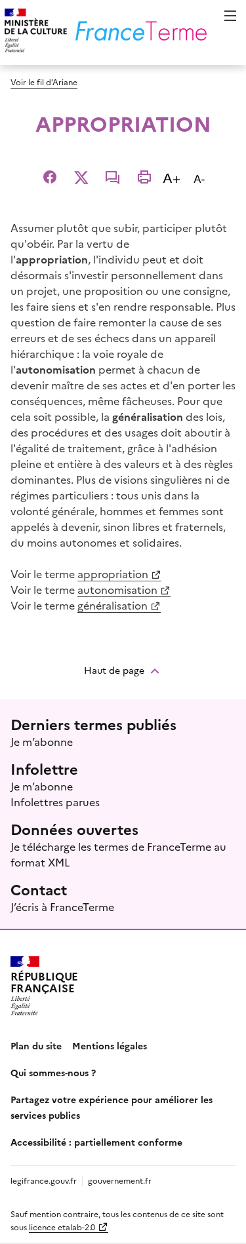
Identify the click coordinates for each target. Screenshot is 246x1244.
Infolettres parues (55, 801)
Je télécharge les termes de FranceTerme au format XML (118, 854)
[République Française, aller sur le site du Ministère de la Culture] (34, 32)
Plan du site (36, 1045)
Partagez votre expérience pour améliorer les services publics (111, 1107)
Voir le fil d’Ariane (43, 81)
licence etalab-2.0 (62, 1226)
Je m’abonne (41, 741)
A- (202, 177)
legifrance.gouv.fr (43, 1180)
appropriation (112, 573)
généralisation (112, 605)
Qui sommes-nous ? (53, 1072)
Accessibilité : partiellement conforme (96, 1141)
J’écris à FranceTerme (62, 906)
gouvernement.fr (120, 1180)
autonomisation (117, 589)
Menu (230, 16)
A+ (174, 176)
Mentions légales (109, 1045)
